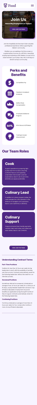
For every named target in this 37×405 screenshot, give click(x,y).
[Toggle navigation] (32, 5)
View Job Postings (18, 29)
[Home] (10, 4)
